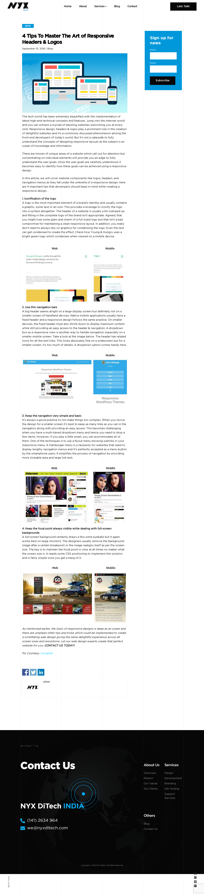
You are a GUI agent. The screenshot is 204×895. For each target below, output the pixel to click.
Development (173, 778)
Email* (153, 63)
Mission (148, 778)
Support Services (169, 796)
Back (28, 26)
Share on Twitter (33, 672)
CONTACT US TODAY (59, 645)
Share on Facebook (25, 672)
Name (153, 50)
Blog (117, 6)
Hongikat (46, 653)
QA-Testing (171, 789)
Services (99, 6)
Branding (170, 783)
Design (168, 773)
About (83, 6)
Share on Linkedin (41, 672)
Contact (132, 6)
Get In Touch (9, 882)
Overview (150, 773)
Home (68, 6)
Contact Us (151, 829)
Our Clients (151, 789)
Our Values (151, 783)
